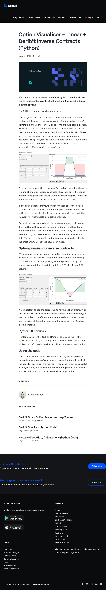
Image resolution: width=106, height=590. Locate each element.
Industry (59, 523)
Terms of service (11, 559)
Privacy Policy (10, 556)
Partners (59, 533)
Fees (6, 562)
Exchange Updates (63, 520)
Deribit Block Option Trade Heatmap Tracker (46, 417)
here (58, 111)
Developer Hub (61, 536)
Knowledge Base (11, 569)
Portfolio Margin (11, 552)
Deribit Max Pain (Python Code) (38, 427)
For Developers (11, 565)
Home (57, 510)
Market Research (62, 513)
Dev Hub (36, 56)
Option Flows (61, 526)
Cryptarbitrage (35, 394)
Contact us (60, 539)
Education (59, 517)
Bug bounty (9, 549)
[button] (98, 17)
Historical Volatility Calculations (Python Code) (48, 437)
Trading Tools (61, 530)
